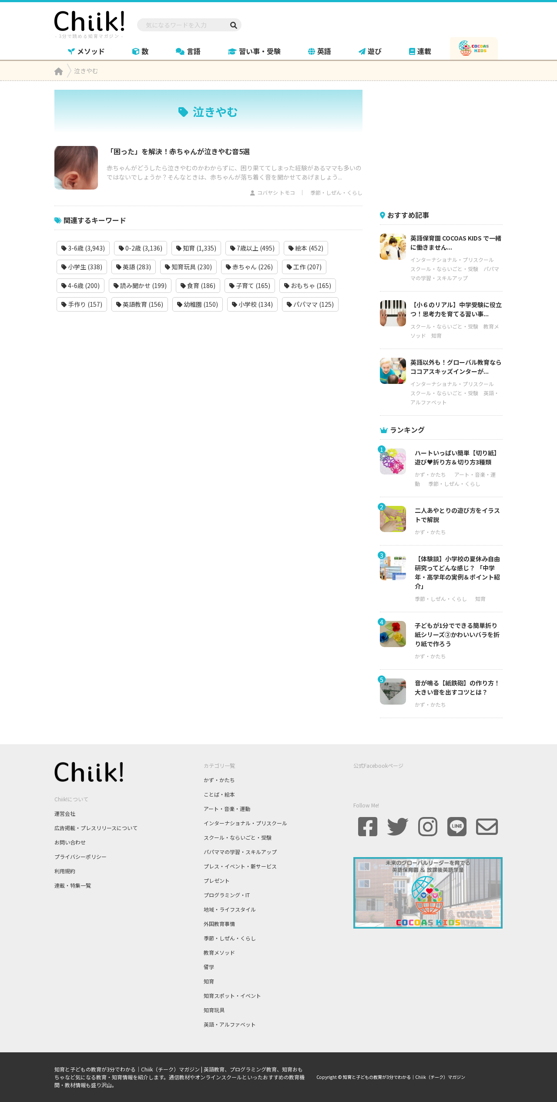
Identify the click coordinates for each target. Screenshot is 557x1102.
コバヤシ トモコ (276, 192)
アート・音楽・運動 (227, 808)
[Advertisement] (445, 144)
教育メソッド (219, 952)
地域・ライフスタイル (230, 909)
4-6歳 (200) (83, 285)
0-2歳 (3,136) (143, 248)
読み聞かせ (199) (143, 285)
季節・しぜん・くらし (336, 192)
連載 (424, 51)
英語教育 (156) (142, 304)
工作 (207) (307, 266)
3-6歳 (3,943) (86, 248)
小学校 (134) (255, 304)
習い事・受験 (260, 51)
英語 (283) (136, 266)
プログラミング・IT (227, 895)
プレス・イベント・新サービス (240, 866)
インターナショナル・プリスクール (452, 259)
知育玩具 (214, 1010)
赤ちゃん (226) (252, 266)
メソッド (91, 51)
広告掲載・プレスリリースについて (96, 827)
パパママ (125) (313, 304)
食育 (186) (200, 285)
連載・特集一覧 (72, 885)
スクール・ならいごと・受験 (444, 268)
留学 (209, 966)
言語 (194, 51)
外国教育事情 (219, 923)
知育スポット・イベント (232, 995)
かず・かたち (430, 474)
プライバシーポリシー (80, 856)
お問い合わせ (70, 842)
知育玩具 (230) (191, 266)
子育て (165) (252, 285)
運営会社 (64, 813)
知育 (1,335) (198, 248)
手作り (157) (84, 304)
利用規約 (64, 871)
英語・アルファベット (230, 1024)
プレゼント (217, 880)
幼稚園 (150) (200, 304)
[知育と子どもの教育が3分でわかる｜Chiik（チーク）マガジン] (89, 23)
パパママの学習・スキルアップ (240, 851)
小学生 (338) (84, 266)
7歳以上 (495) (255, 248)
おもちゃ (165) (310, 285)
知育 (436, 335)
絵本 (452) (308, 248)
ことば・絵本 (219, 794)
